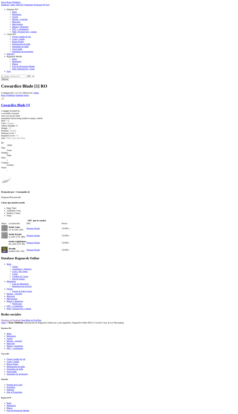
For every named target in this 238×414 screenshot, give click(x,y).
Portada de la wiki (14, 385)
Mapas (15, 64)
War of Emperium (14, 392)
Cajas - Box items (20, 271)
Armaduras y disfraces (22, 269)
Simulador (28, 5)
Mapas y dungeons (20, 27)
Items (14, 12)
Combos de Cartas (20, 276)
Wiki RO (20, 5)
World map (17, 304)
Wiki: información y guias (23, 69)
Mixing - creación (20, 19)
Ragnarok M (39, 5)
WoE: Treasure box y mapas (24, 32)
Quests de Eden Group (22, 291)
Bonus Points (18, 41)
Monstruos (16, 14)
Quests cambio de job (21, 37)
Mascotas (16, 22)
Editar (36, 93)
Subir (3, 323)
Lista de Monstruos (20, 284)
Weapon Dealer (33, 228)
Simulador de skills (20, 46)
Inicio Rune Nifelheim (11, 2)
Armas (15, 266)
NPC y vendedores (20, 29)
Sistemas (10, 390)
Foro (47, 5)
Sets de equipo (18, 279)
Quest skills (17, 49)
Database (5, 5)
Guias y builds (18, 39)
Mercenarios (17, 24)
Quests (15, 17)
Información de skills (21, 44)
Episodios (11, 387)
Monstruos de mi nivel (22, 286)
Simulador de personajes (22, 51)
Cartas (15, 274)
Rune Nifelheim (8, 95)
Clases (12, 5)
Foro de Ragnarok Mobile (23, 66)
